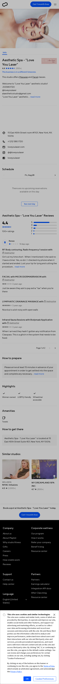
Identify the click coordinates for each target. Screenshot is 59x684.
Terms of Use (48, 666)
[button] (54, 615)
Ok (27, 678)
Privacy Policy (16, 671)
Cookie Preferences (45, 678)
